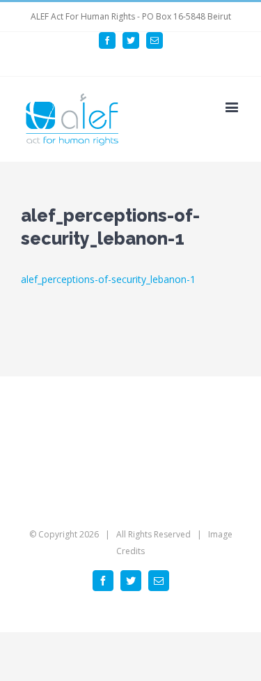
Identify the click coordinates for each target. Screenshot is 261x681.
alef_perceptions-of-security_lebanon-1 (108, 279)
